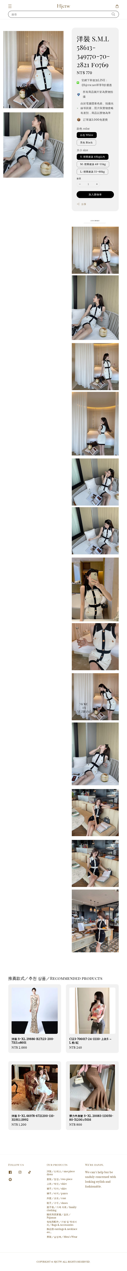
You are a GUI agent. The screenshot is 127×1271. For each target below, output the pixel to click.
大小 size (82, 150)
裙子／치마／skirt (57, 1188)
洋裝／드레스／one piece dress (61, 1173)
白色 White (86, 135)
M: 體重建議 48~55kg (93, 164)
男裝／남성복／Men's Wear (62, 1236)
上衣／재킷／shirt (57, 1183)
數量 (79, 178)
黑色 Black (86, 142)
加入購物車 (95, 194)
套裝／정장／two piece (59, 1179)
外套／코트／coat (56, 1198)
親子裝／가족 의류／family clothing (62, 1209)
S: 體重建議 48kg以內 (92, 156)
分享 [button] (83, 204)
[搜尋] (113, 14)
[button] (10, 6)
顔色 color (83, 128)
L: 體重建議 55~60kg (92, 171)
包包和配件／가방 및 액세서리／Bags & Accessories (62, 1223)
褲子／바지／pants (57, 1193)
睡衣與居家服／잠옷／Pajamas (59, 1216)
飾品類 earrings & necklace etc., (62, 1230)
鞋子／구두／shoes (57, 1203)
